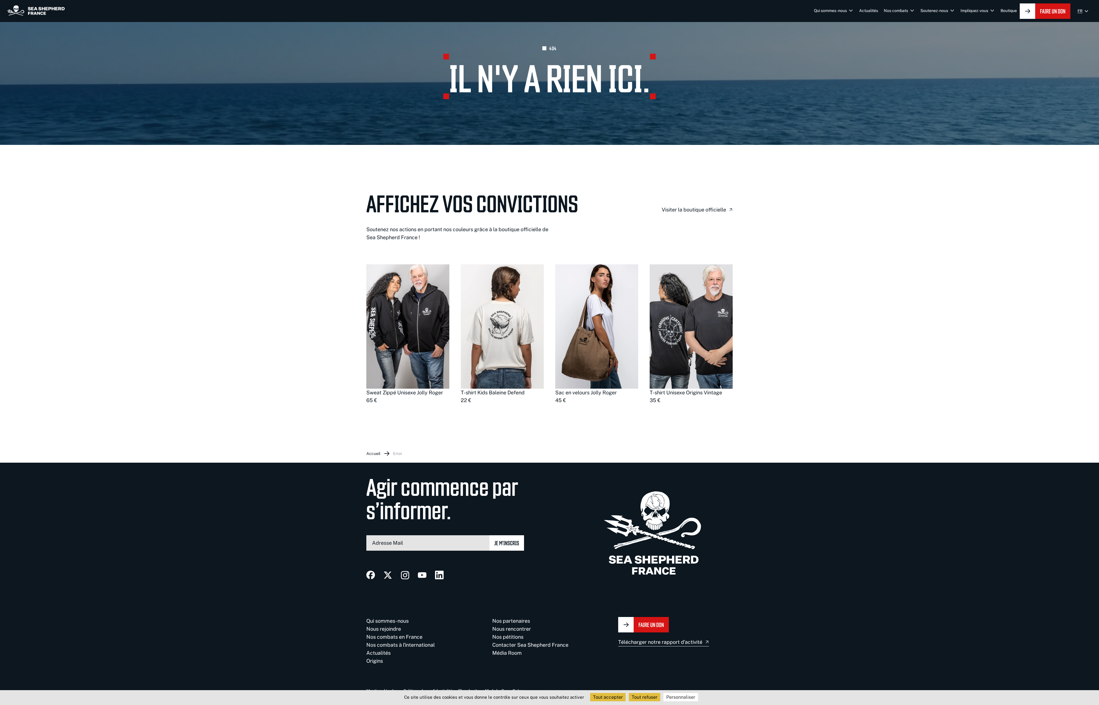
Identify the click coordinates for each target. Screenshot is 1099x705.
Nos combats (896, 11)
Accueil (373, 453)
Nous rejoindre (383, 629)
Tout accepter (608, 697)
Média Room (507, 653)
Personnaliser (680, 697)
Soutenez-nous (934, 11)
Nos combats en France (394, 637)
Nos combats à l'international (400, 645)
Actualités (868, 11)
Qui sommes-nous (830, 11)
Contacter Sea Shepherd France (530, 645)
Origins (374, 661)
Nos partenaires (511, 621)
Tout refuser (644, 697)
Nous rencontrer (511, 629)
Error (397, 453)
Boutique (1009, 11)
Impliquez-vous (974, 11)
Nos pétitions (507, 637)
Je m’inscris (506, 543)
